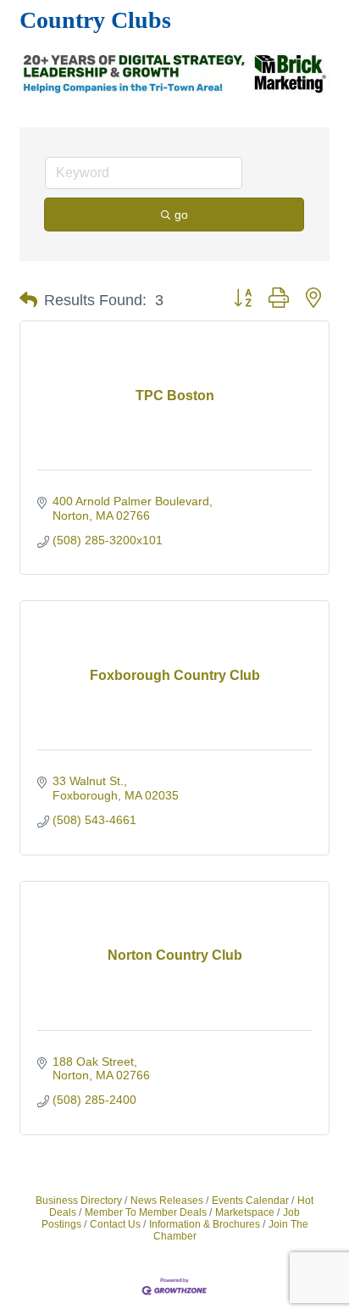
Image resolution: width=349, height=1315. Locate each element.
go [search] (181, 214)
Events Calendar (250, 1200)
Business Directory (79, 1200)
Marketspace (244, 1212)
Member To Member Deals (146, 1212)
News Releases (166, 1200)
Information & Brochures (204, 1224)
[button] (28, 300)
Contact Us (115, 1224)
